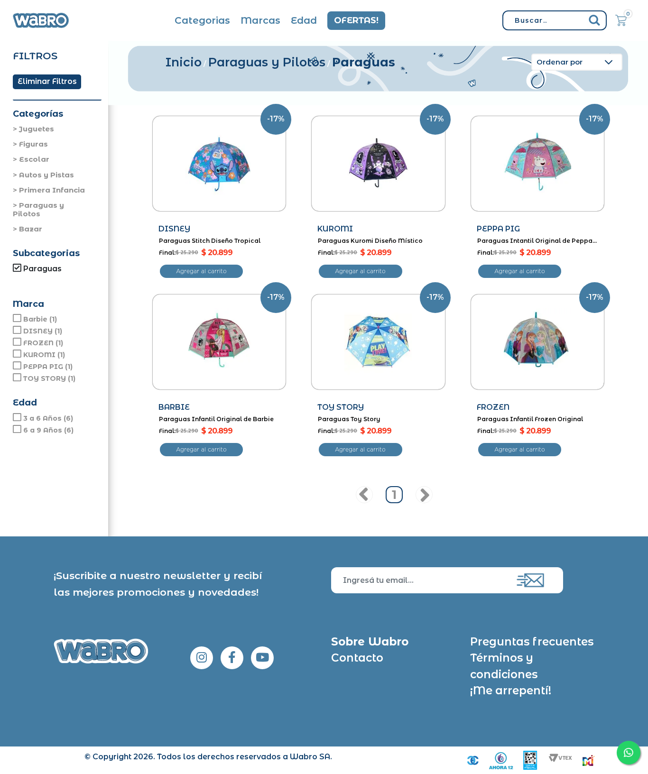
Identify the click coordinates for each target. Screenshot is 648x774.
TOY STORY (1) (49, 378)
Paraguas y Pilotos (38, 209)
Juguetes (36, 128)
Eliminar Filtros (47, 81)
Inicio (184, 62)
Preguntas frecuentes (531, 641)
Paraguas (363, 62)
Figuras (33, 143)
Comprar (201, 271)
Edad (304, 20)
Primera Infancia (52, 189)
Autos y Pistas (46, 174)
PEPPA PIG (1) (48, 366)
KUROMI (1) (44, 354)
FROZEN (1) (43, 343)
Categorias (202, 20)
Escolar (34, 159)
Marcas (260, 20)
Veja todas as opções (55, 280)
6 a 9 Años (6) (48, 430)
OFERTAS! (356, 20)
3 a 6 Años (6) (48, 418)
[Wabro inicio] (41, 20)
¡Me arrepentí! (510, 690)
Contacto (357, 657)
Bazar (30, 228)
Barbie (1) (40, 319)
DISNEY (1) (42, 331)
